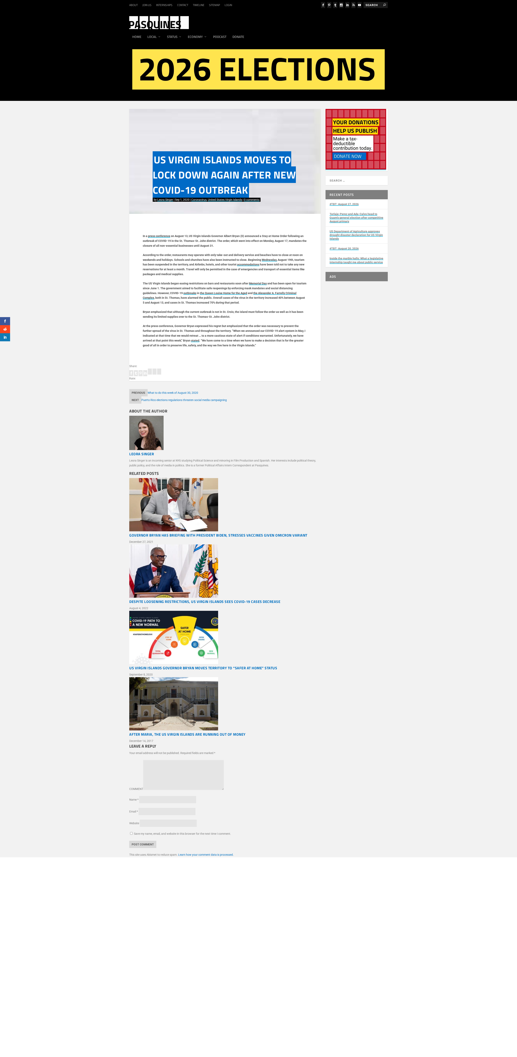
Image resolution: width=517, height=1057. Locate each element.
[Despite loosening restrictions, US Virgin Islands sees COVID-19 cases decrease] (225, 571)
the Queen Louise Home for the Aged (223, 293)
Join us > (155, 959)
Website (134, 823)
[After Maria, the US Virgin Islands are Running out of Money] (225, 704)
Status (172, 37)
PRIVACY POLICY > (211, 921)
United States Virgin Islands (225, 199)
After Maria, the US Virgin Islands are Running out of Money (187, 734)
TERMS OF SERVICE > (184, 921)
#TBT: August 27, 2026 (344, 204)
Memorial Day (258, 283)
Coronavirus (199, 199)
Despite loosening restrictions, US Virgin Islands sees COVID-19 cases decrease (204, 601)
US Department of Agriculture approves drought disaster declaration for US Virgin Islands (356, 235)
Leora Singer (165, 199)
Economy (195, 37)
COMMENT (136, 789)
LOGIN (228, 5)
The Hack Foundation (206, 942)
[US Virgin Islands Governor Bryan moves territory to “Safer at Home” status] (225, 638)
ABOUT (133, 5)
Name (134, 799)
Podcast (219, 37)
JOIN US (146, 5)
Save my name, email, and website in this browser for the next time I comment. (182, 833)
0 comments (252, 199)
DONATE (154, 954)
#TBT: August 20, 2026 (344, 248)
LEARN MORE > (159, 921)
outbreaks (189, 293)
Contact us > (157, 968)
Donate (238, 37)
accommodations (248, 264)
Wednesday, (269, 259)
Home (136, 37)
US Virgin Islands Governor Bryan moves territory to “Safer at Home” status (203, 668)
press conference (159, 236)
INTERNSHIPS (164, 5)
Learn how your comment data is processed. (206, 854)
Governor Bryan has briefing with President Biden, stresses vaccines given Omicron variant (218, 535)
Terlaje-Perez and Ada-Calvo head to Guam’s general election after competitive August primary (356, 217)
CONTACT (182, 5)
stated (195, 340)
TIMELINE (198, 5)
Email (133, 811)
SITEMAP (214, 5)
